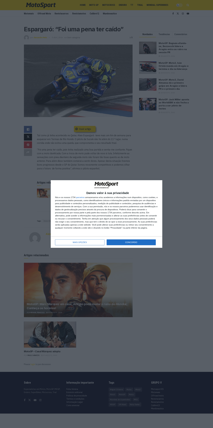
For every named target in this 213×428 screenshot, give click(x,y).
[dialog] (106, 214)
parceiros (80, 197)
